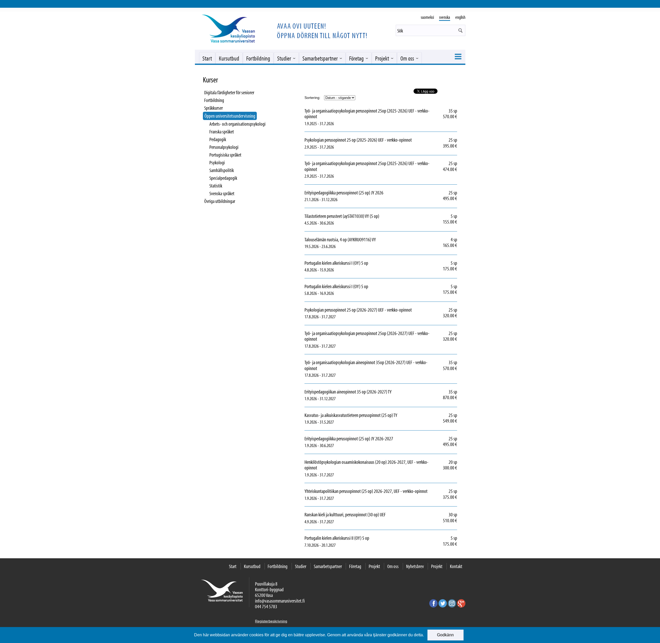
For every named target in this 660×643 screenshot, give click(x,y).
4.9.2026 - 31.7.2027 (355, 518)
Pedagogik (217, 139)
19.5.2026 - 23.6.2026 (350, 243)
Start (207, 58)
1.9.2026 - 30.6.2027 (359, 442)
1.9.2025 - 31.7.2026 (380, 117)
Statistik (215, 185)
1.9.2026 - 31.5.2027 (361, 418)
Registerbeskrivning (271, 621)
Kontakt (456, 566)
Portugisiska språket (225, 154)
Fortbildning (258, 58)
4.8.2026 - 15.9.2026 (346, 266)
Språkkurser (213, 108)
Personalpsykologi (223, 147)
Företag (356, 58)
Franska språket (221, 131)
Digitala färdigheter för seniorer (229, 92)
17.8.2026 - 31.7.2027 (368, 313)
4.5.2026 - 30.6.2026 (352, 219)
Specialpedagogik (223, 178)
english (460, 17)
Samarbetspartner (320, 58)
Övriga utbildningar (219, 201)
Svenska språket (221, 193)
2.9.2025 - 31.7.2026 (368, 143)
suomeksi (427, 17)
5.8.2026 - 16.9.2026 (346, 290)
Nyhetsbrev (415, 566)
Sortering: (312, 98)
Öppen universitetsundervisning (229, 116)
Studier (284, 58)
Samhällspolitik (221, 170)
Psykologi (217, 162)
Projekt (382, 58)
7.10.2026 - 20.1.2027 (347, 541)
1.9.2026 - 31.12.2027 (358, 395)
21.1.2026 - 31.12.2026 (354, 196)
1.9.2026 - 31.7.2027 (380, 468)
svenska (444, 17)
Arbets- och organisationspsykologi (237, 124)
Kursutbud (229, 58)
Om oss (407, 58)
